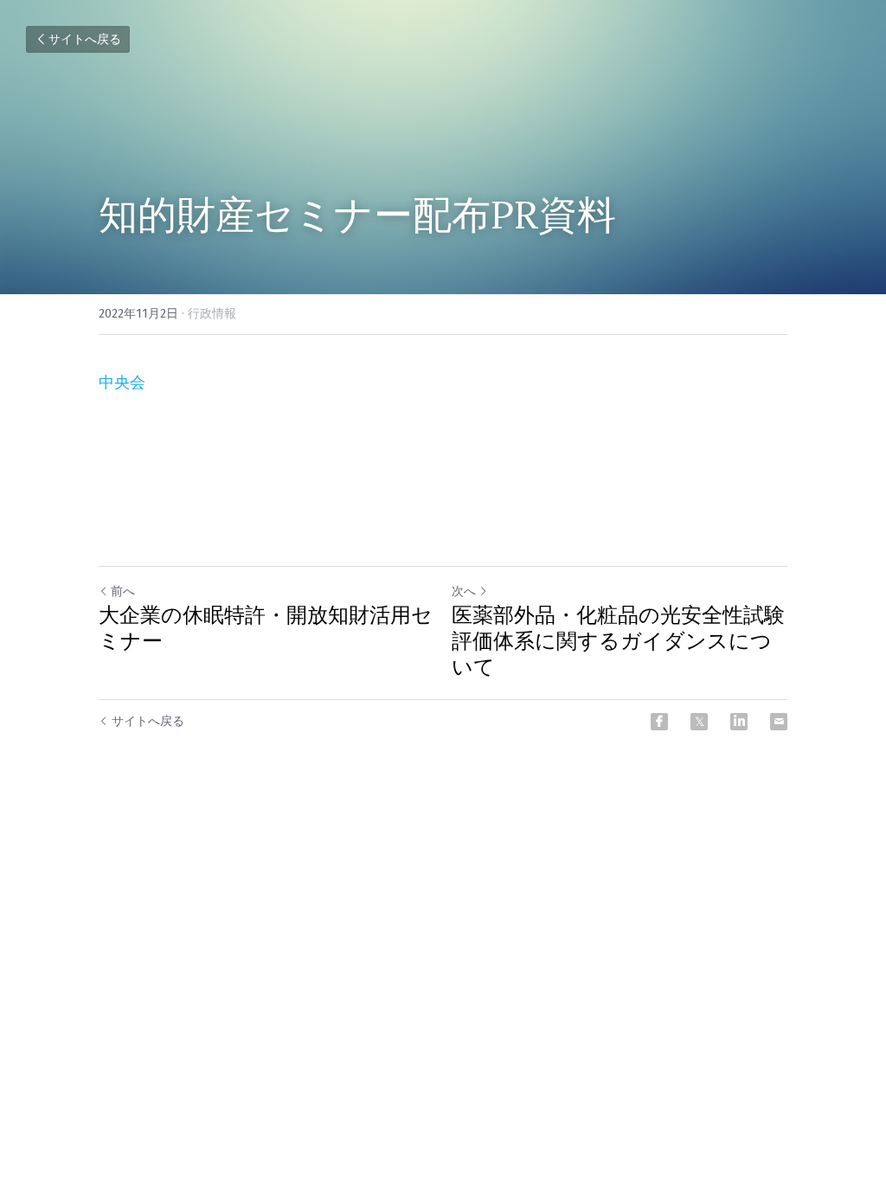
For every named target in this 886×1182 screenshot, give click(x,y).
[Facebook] (659, 721)
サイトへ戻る (84, 39)
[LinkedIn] (739, 721)
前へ (123, 591)
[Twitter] (699, 721)
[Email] (778, 721)
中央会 (122, 382)
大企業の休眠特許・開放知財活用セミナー (266, 628)
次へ (464, 591)
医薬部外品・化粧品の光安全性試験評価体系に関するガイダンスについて (618, 641)
